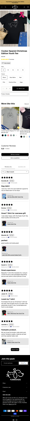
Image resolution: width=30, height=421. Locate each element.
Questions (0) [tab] (21, 166)
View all (26, 104)
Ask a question (15, 158)
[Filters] (3, 171)
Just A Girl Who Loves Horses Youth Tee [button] (11, 255)
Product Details (5, 94)
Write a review (15, 154)
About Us (11, 404)
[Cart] (28, 7)
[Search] (5, 7)
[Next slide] (28, 2)
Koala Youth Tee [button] (11, 224)
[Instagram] (17, 420)
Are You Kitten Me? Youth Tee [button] (15, 197)
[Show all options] (16, 135)
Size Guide (7, 63)
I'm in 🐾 (23, 363)
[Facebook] (13, 420)
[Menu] (2, 7)
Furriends (17, 416)
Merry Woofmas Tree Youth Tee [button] (15, 313)
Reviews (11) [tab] (8, 166)
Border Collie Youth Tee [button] (13, 342)
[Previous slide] (2, 2)
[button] (5, 59)
